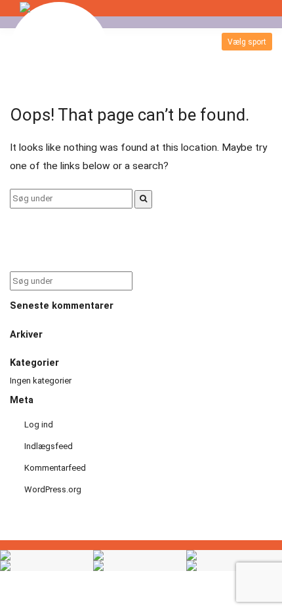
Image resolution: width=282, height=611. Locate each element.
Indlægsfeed (48, 446)
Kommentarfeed (55, 468)
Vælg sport (247, 42)
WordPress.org (52, 489)
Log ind (38, 424)
